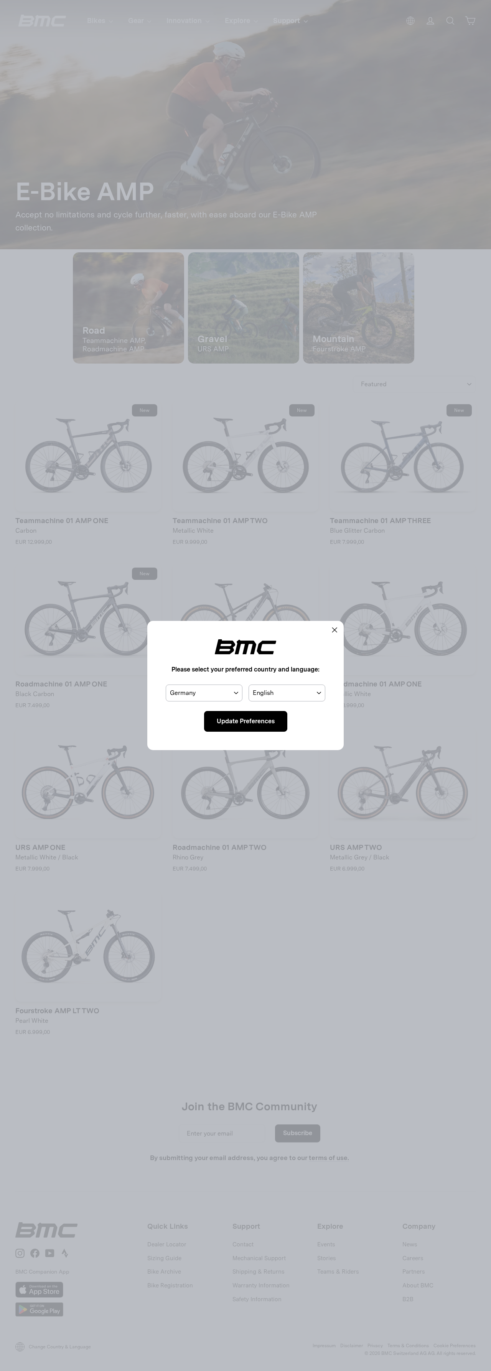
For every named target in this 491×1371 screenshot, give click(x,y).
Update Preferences (246, 721)
